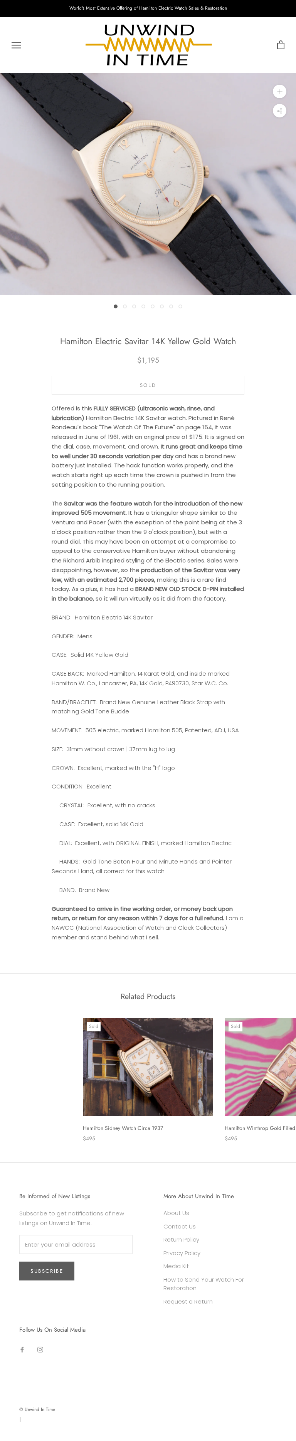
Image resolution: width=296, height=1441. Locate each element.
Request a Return (188, 1301)
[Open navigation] (16, 45)
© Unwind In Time (37, 1409)
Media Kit (176, 1266)
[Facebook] (22, 1349)
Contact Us (179, 1226)
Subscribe (46, 1271)
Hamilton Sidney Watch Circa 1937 (123, 1128)
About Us (176, 1213)
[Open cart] (280, 45)
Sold (148, 385)
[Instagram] (40, 1349)
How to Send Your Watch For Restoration (203, 1283)
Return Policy (181, 1239)
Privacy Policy (181, 1253)
